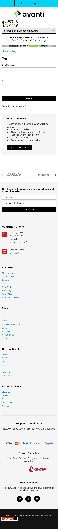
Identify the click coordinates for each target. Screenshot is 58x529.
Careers (5, 280)
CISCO (4, 321)
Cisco (4, 354)
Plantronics (7, 376)
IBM (3, 361)
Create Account (19, 148)
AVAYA (4, 358)
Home (5, 51)
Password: (6, 81)
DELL (4, 369)
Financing (6, 290)
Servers (5, 328)
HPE (4, 317)
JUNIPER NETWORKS (11, 324)
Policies (5, 395)
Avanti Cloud (7, 294)
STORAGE (6, 331)
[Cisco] (43, 175)
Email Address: (8, 65)
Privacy (5, 399)
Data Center (7, 287)
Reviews (5, 406)
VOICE (4, 338)
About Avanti (7, 273)
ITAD (4, 283)
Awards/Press (8, 276)
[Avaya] (14, 175)
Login (15, 51)
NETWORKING (8, 335)
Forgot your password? (14, 106)
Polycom (6, 372)
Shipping (6, 392)
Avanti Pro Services (10, 297)
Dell (3, 314)
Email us (13, 253)
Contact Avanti (8, 402)
